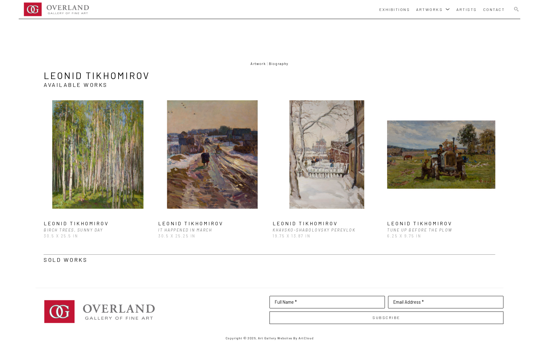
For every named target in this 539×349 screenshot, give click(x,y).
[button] (433, 9)
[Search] (516, 9)
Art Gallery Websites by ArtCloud (286, 338)
